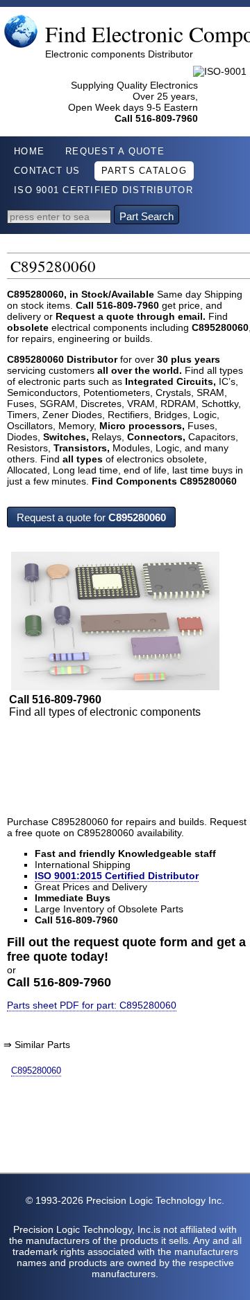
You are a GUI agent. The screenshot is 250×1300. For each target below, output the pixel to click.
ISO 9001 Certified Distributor (103, 190)
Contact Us (47, 171)
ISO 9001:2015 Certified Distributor (117, 875)
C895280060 (36, 1070)
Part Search (146, 216)
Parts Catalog (144, 171)
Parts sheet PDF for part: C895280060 (91, 1005)
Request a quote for (91, 517)
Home (29, 151)
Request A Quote (115, 151)
